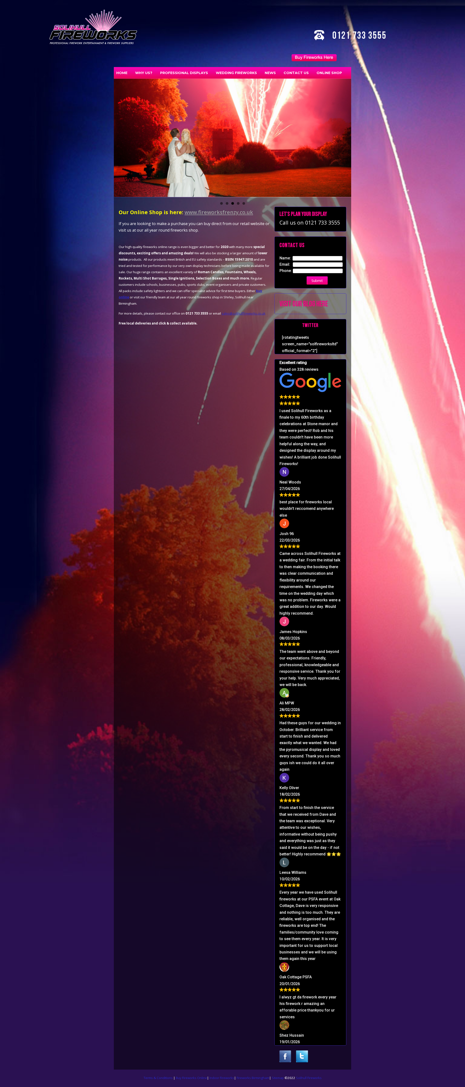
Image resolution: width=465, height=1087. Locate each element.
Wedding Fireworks (236, 73)
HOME (121, 73)
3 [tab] (232, 203)
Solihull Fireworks (309, 1078)
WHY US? (143, 73)
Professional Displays (184, 73)
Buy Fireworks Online (191, 1078)
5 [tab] (243, 203)
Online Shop (329, 73)
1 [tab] (221, 203)
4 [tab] (238, 203)
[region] (232, 137)
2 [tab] (227, 203)
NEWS (270, 73)
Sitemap (278, 1078)
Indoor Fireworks (221, 1078)
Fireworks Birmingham (253, 1078)
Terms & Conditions (158, 1078)
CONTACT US (296, 73)
